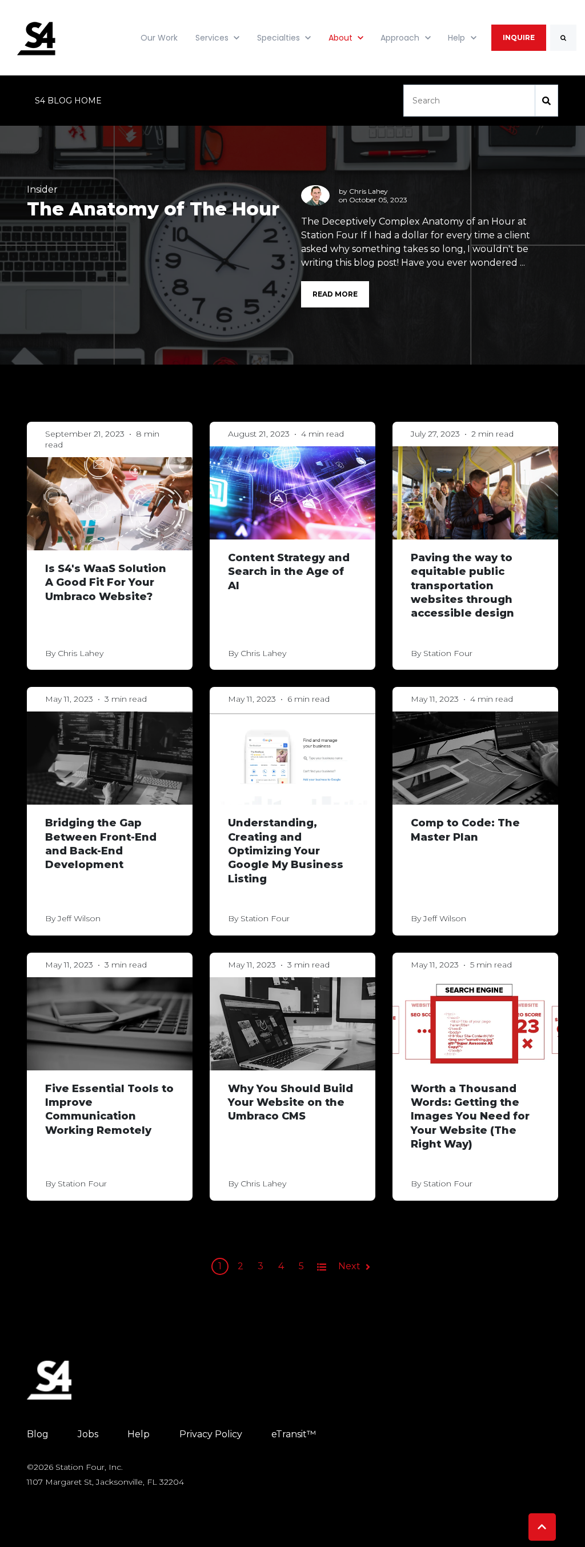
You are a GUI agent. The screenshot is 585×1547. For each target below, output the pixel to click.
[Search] (563, 38)
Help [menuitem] (138, 1434)
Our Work (159, 37)
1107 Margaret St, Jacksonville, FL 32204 (105, 1482)
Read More (335, 294)
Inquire (519, 37)
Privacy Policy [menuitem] (210, 1434)
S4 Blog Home (68, 100)
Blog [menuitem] (38, 1434)
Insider (42, 189)
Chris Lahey (368, 191)
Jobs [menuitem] (88, 1434)
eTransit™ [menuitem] (293, 1434)
